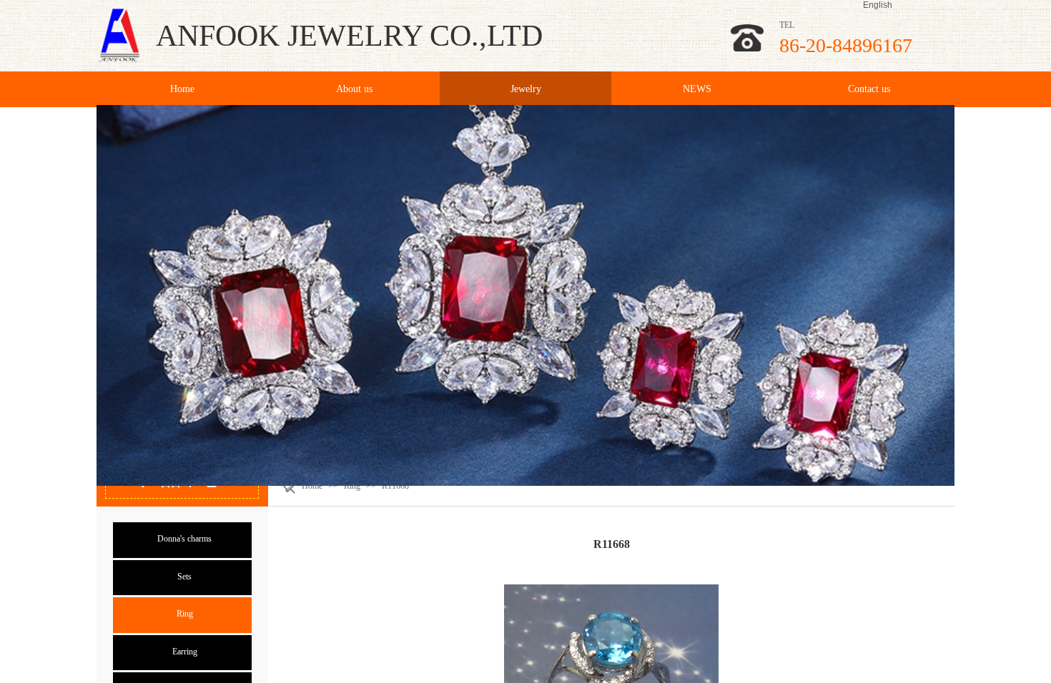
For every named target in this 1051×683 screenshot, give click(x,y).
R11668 (395, 486)
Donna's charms (184, 539)
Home (312, 486)
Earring (184, 652)
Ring (352, 486)
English (877, 5)
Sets (184, 577)
